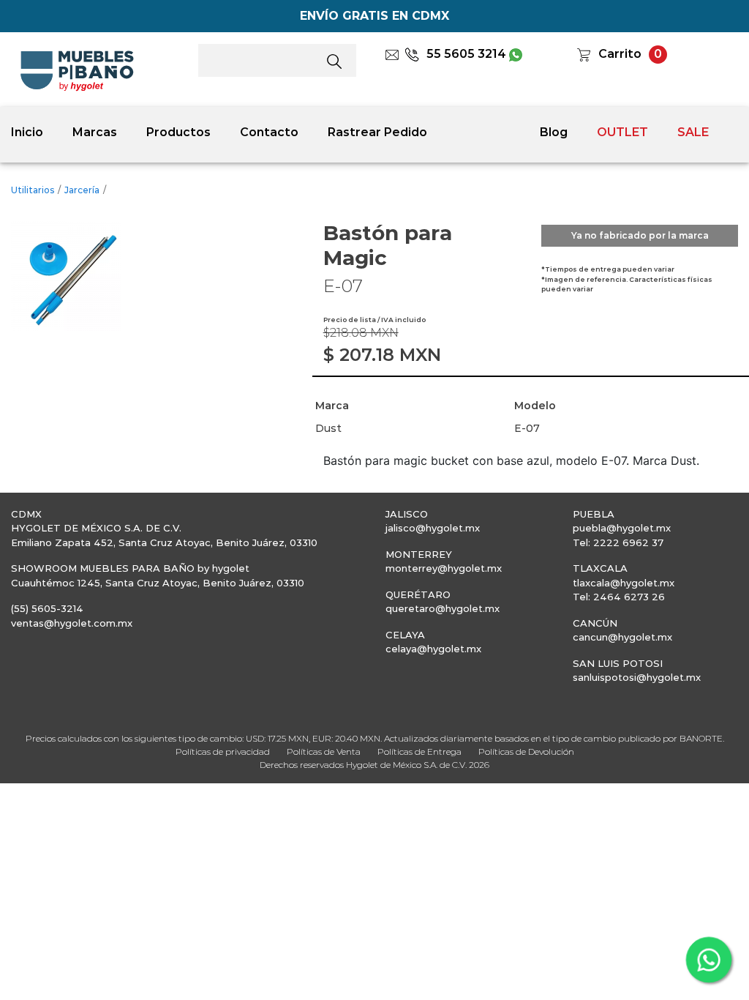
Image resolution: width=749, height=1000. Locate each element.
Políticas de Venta (324, 751)
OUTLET (622, 132)
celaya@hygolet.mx (433, 648)
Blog (554, 132)
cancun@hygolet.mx (622, 637)
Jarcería (81, 189)
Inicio (27, 132)
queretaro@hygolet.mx (442, 608)
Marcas (94, 132)
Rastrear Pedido (377, 132)
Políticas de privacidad (223, 751)
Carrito (619, 54)
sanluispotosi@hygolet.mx (637, 677)
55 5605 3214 (466, 54)
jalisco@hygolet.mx (432, 528)
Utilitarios (32, 189)
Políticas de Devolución (526, 751)
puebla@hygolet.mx (622, 528)
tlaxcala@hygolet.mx (623, 583)
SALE (693, 132)
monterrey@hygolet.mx (443, 568)
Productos (178, 132)
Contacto (269, 132)
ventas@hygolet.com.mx (71, 623)
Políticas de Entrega (419, 751)
